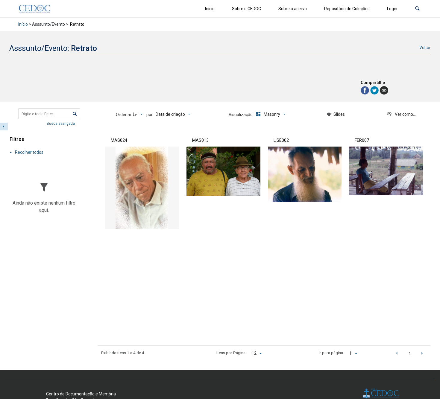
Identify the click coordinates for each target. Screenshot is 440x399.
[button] (417, 9)
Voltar (425, 47)
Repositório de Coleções (347, 8)
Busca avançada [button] (61, 123)
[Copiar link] (384, 90)
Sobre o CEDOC (246, 8)
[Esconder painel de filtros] (4, 126)
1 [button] (410, 353)
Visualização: (241, 114)
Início (210, 8)
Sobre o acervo (292, 8)
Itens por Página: (231, 352)
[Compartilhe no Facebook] (365, 90)
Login (392, 8)
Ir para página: (331, 352)
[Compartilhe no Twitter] (375, 90)
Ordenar (123, 114)
